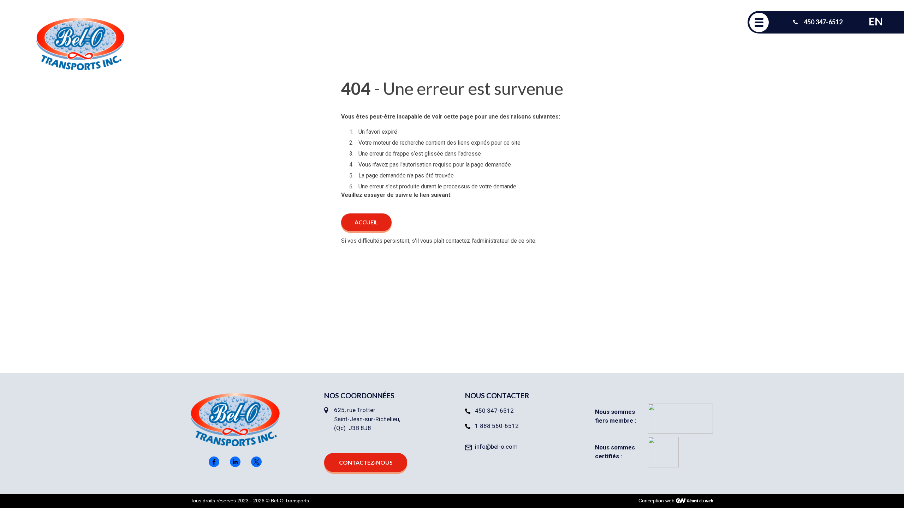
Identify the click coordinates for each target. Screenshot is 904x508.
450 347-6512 (494, 410)
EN (876, 21)
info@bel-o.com (496, 446)
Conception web (656, 500)
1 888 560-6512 (497, 425)
